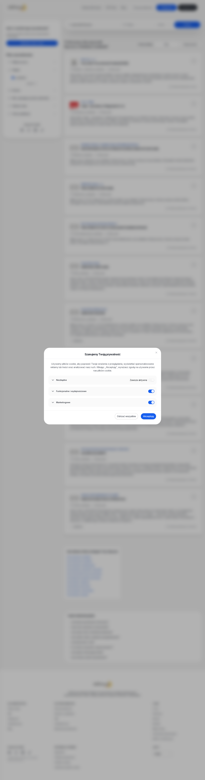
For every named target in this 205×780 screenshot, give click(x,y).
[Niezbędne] (151, 380)
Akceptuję (148, 416)
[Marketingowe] (151, 402)
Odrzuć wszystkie (126, 416)
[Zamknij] (156, 352)
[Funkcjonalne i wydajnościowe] (151, 391)
